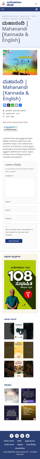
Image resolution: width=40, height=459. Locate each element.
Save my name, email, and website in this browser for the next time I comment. (19, 232)
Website (8, 219)
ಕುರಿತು (19, 441)
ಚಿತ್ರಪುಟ (20, 445)
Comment (9, 176)
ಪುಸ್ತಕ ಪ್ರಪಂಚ (30, 441)
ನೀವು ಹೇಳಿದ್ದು (31, 445)
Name (8, 202)
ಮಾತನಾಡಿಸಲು (20, 449)
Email (8, 210)
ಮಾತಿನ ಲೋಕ (9, 445)
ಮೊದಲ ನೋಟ (9, 441)
